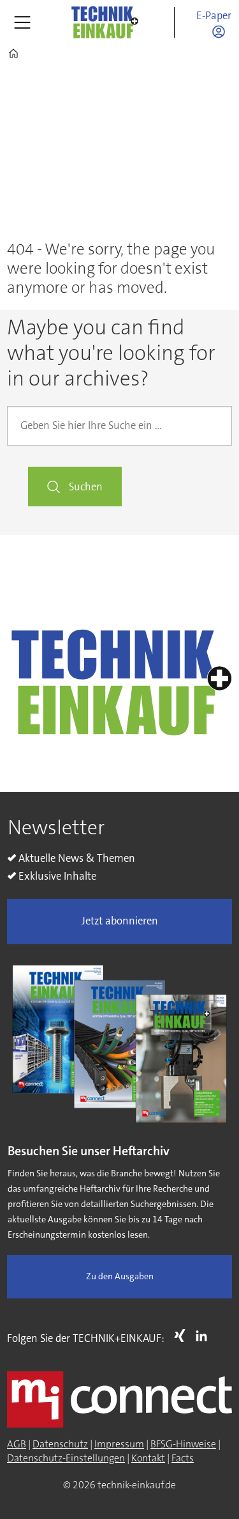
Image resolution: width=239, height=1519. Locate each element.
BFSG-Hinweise (183, 1444)
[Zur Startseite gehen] (104, 22)
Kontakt (148, 1458)
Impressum (119, 1444)
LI (204, 1335)
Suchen (86, 487)
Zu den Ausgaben (120, 1276)
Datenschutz (60, 1444)
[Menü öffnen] (22, 22)
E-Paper (213, 15)
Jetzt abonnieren (120, 921)
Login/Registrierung (221, 31)
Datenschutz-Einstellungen (66, 1458)
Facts (182, 1458)
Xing (182, 1335)
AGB (16, 1444)
